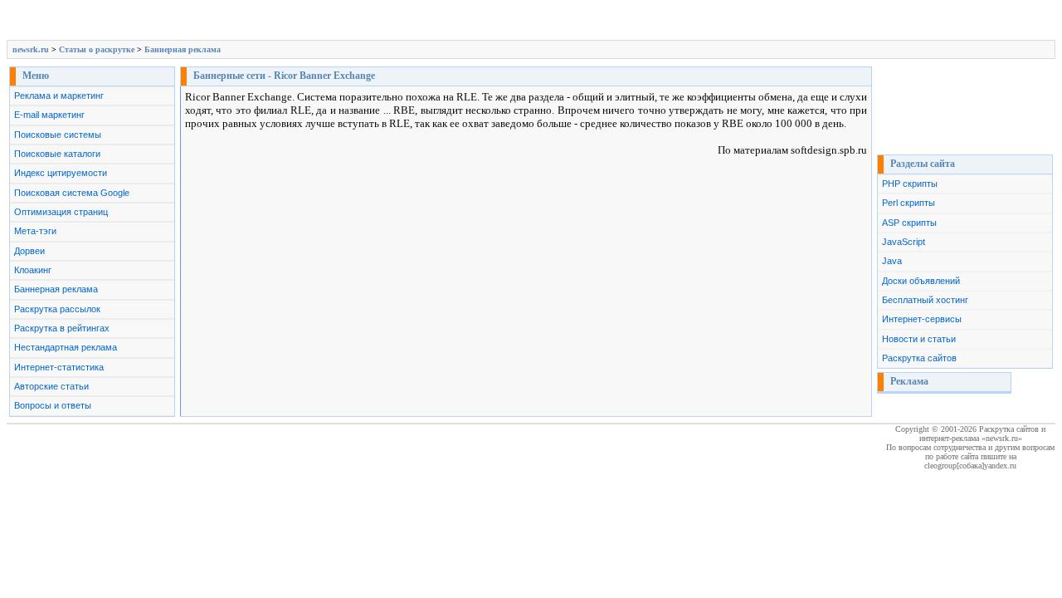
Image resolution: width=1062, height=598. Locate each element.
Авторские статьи (51, 386)
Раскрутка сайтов (919, 358)
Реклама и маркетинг (59, 95)
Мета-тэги (35, 231)
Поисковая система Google (71, 193)
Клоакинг (32, 270)
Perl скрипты (908, 203)
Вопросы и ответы (52, 405)
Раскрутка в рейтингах (62, 328)
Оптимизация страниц (61, 212)
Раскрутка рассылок (57, 309)
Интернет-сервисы (922, 319)
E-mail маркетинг (49, 115)
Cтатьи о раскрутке (96, 49)
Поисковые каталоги (57, 154)
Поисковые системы (57, 135)
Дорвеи (29, 251)
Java (892, 261)
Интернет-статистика (59, 367)
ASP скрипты (909, 223)
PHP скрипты (910, 184)
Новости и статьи (919, 339)
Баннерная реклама (182, 49)
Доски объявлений (921, 281)
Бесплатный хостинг (925, 300)
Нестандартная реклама (65, 347)
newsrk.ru (30, 49)
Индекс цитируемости (60, 173)
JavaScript (903, 242)
